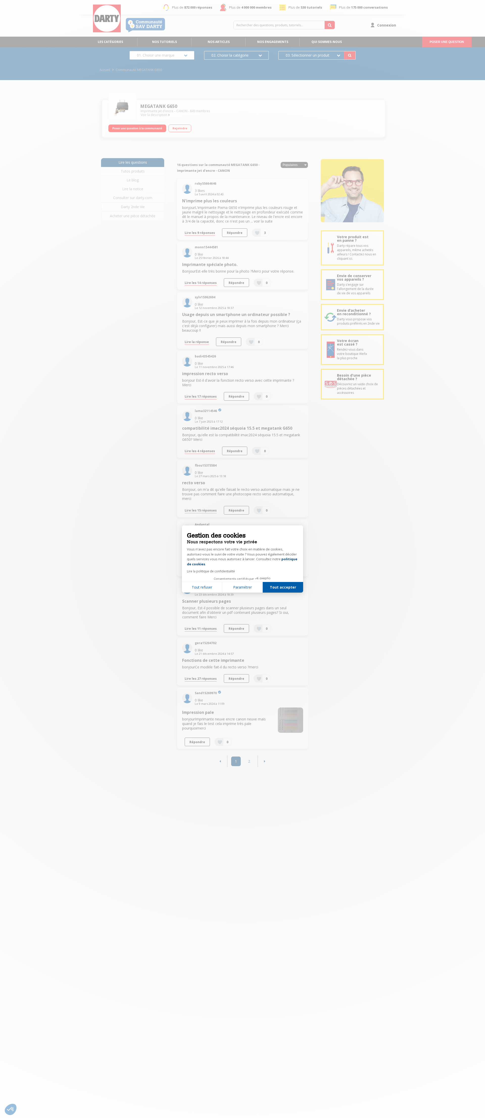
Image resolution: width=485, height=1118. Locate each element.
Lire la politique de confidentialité (211, 571)
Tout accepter (283, 587)
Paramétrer (242, 587)
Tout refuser (202, 587)
